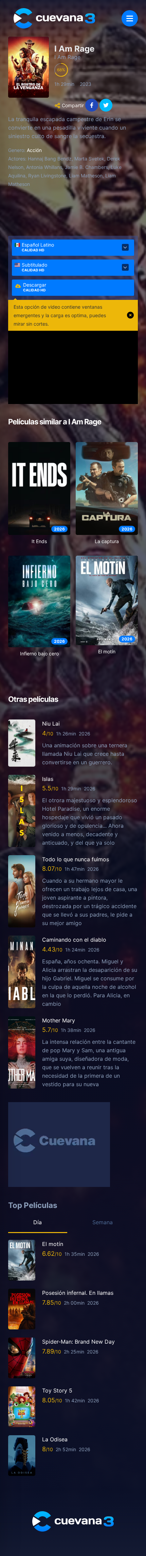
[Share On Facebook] (91, 105)
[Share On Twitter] (105, 105)
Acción (34, 150)
